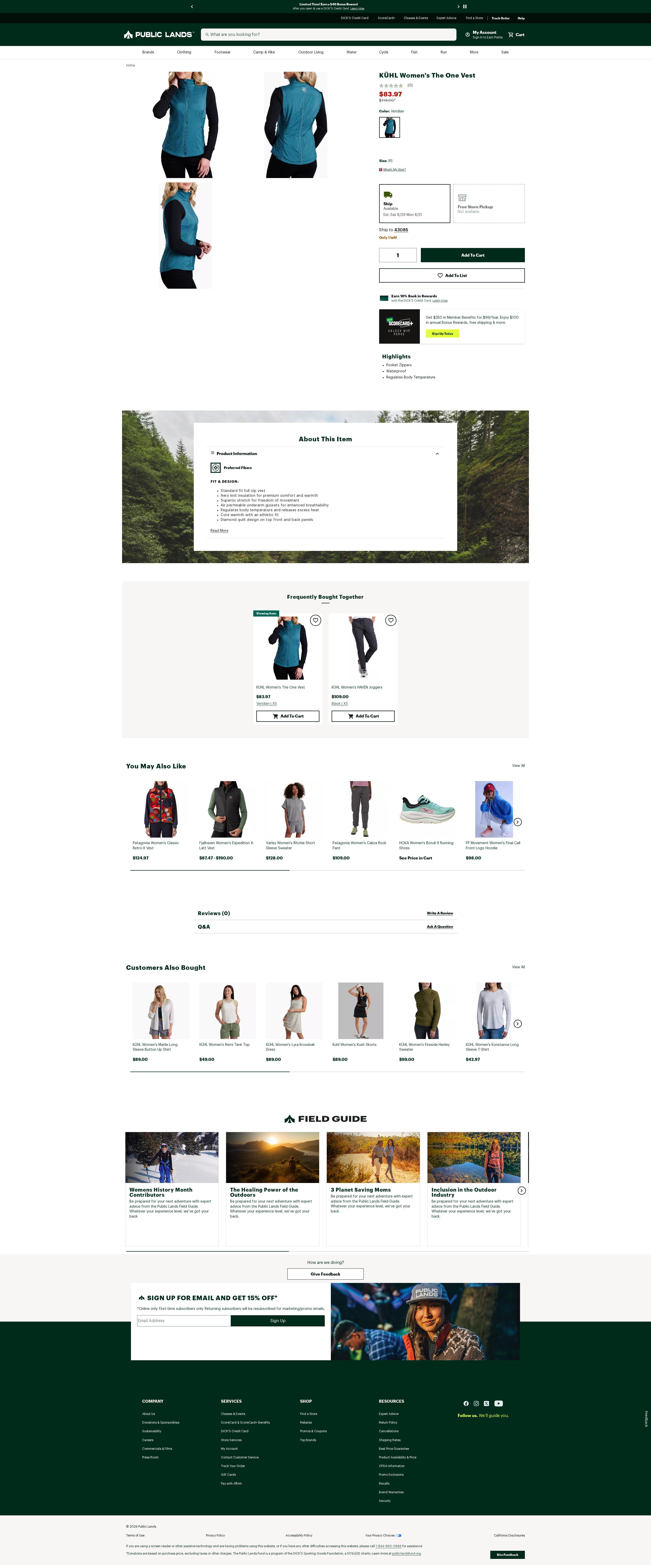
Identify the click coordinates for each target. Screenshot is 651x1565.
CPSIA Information (392, 1466)
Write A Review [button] (440, 913)
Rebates (306, 1422)
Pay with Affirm (231, 1483)
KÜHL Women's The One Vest (280, 687)
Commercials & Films (157, 1448)
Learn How (440, 300)
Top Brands (308, 1440)
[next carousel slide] (459, 6)
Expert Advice (447, 18)
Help (521, 18)
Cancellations (388, 1431)
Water (352, 52)
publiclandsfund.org (406, 1553)
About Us (148, 1413)
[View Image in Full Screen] (185, 125)
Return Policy (388, 1422)
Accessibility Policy (299, 1535)
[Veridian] (389, 127)
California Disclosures (509, 1535)
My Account (229, 1448)
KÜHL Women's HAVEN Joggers (357, 687)
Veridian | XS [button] (266, 704)
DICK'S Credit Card (355, 18)
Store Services (231, 1440)
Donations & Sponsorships (160, 1422)
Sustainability (151, 1431)
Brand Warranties (391, 1492)
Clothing (184, 52)
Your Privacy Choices (380, 1535)
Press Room (150, 1457)
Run (444, 52)
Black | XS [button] (340, 704)
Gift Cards (228, 1474)
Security (385, 1500)
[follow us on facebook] (468, 1403)
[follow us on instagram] (478, 1403)
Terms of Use (135, 1535)
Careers (147, 1440)
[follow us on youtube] (499, 1403)
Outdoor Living (311, 52)
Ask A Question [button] (440, 926)
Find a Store (474, 18)
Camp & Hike (264, 52)
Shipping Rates (390, 1440)
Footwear (223, 52)
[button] (401, 230)
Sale (505, 52)
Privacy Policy (215, 1535)
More (474, 52)
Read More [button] (219, 531)
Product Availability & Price (397, 1457)
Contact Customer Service (240, 1457)
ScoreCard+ (387, 18)
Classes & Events (416, 18)
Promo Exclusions (391, 1474)
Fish (414, 52)
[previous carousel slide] (192, 6)
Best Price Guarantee (394, 1448)
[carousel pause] (465, 6)
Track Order (501, 18)
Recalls (384, 1483)
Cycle (384, 52)
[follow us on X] (488, 1403)
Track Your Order (233, 1466)
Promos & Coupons (313, 1431)
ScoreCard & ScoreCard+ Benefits (245, 1422)
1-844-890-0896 (389, 1546)
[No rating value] (393, 85)
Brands (148, 52)
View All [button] (518, 766)
